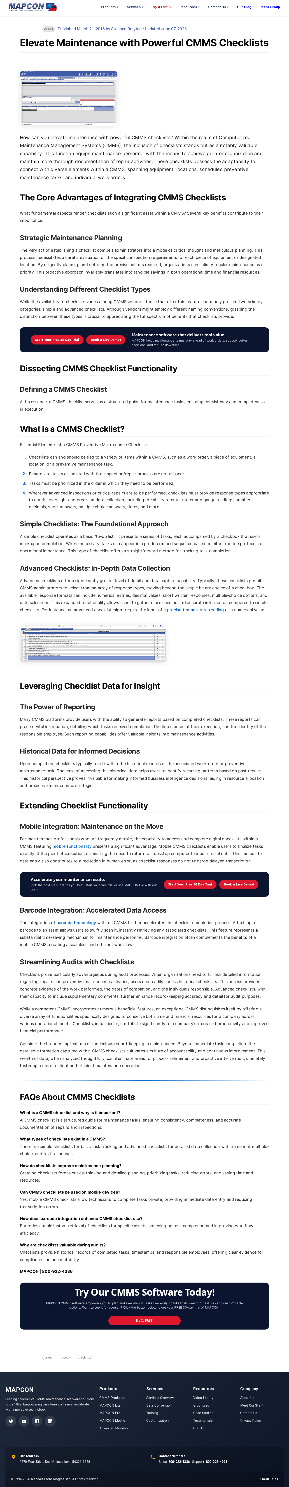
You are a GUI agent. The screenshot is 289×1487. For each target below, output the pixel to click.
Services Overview (160, 1398)
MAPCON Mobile (112, 1421)
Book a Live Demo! (106, 339)
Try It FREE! (145, 1320)
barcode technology (76, 922)
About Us (247, 1398)
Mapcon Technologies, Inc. (51, 1479)
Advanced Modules (113, 1428)
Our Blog (199, 1428)
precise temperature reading (195, 609)
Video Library (203, 1398)
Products (108, 7)
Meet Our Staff (251, 1405)
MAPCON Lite (110, 1405)
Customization (157, 1421)
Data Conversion (159, 1405)
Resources (188, 7)
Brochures (201, 1405)
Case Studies (203, 1413)
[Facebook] (37, 1421)
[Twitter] (10, 1421)
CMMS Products (112, 1398)
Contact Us (217, 7)
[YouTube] (24, 1421)
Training (152, 1413)
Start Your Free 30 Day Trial (57, 339)
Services (134, 7)
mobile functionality (72, 846)
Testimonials (203, 1421)
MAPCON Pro (110, 1413)
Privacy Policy (250, 1421)
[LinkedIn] (50, 1421)
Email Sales (269, 1479)
